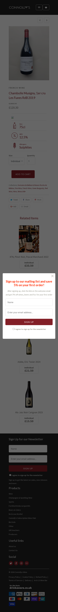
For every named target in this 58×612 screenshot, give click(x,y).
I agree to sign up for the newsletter (30, 329)
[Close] (52, 276)
